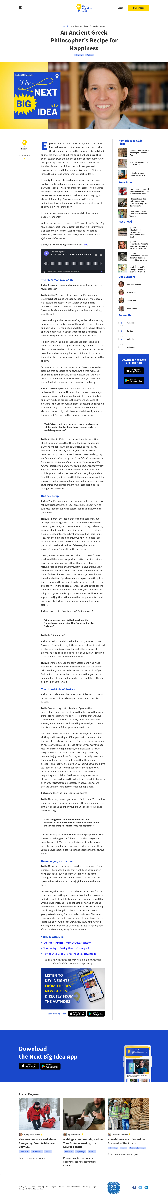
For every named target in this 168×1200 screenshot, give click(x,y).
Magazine (66, 26)
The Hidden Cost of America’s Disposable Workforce (127, 1141)
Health (48, 1152)
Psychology (81, 1152)
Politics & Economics (137, 1148)
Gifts (33, 1187)
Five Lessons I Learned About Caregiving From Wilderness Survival (37, 1143)
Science (91, 1152)
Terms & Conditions (73, 1187)
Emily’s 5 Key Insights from (67, 942)
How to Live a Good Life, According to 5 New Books (69, 953)
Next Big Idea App (24, 1187)
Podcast (89, 55)
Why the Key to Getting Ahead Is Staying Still (66, 948)
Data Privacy (86, 1187)
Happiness (79, 55)
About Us (61, 1187)
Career (123, 1148)
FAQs (46, 1187)
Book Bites (24, 1152)
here (85, 244)
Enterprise (53, 1187)
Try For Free (138, 7)
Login (120, 7)
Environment (36, 1152)
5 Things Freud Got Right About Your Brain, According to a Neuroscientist (83, 1143)
